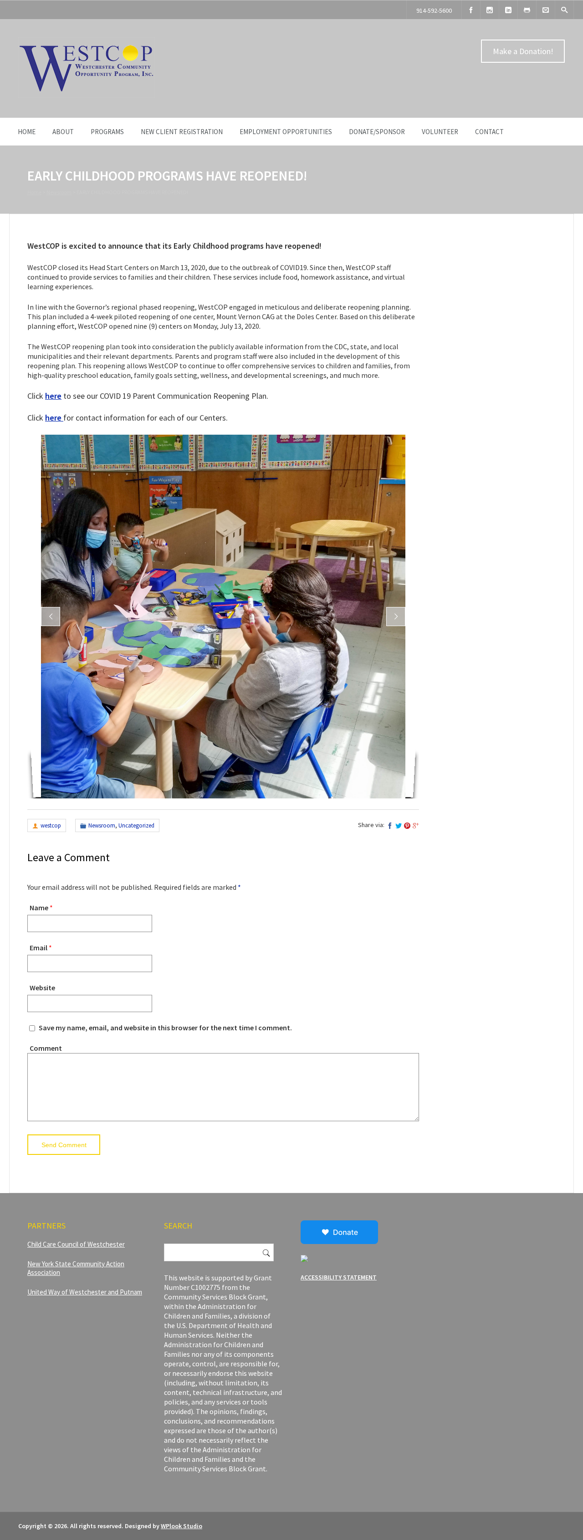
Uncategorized (136, 825)
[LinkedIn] (508, 9)
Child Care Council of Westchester (76, 1244)
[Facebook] (471, 9)
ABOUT (63, 131)
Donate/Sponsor (377, 131)
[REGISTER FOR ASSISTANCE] (527, 9)
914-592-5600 (434, 10)
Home (27, 131)
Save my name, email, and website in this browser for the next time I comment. (165, 1027)
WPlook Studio (181, 1526)
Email (38, 947)
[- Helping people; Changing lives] (86, 95)
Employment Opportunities (286, 131)
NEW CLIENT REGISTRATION (182, 131)
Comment (46, 1048)
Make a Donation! (523, 51)
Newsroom (59, 192)
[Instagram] (490, 9)
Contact (489, 131)
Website (42, 987)
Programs (107, 131)
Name (39, 907)
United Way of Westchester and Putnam (84, 1292)
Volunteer (440, 131)
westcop (51, 825)
